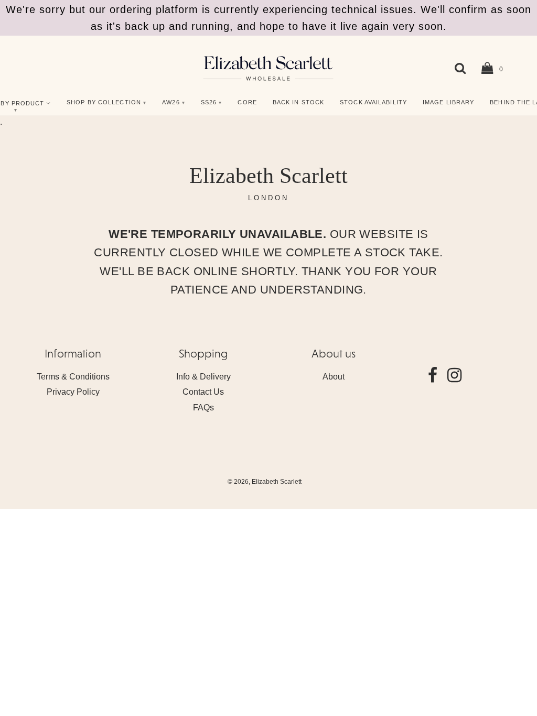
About (334, 376)
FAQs (203, 407)
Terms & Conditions (73, 376)
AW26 (170, 102)
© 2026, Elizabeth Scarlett (265, 481)
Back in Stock (298, 102)
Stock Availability (373, 102)
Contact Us (203, 391)
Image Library (448, 102)
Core (247, 102)
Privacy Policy (73, 391)
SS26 (209, 102)
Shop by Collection (104, 102)
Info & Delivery (203, 376)
